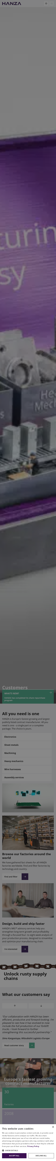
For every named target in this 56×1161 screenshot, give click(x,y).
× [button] (53, 1127)
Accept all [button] (14, 1155)
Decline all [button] (41, 1155)
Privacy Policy (33, 1146)
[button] (28, 1150)
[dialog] (28, 1142)
